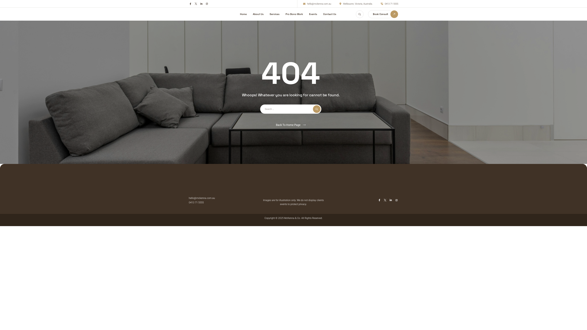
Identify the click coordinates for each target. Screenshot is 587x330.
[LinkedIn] (201, 3)
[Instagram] (207, 3)
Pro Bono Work (294, 14)
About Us (258, 14)
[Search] (360, 14)
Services (274, 14)
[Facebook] (190, 3)
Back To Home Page (288, 125)
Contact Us (329, 14)
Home (243, 14)
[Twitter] (196, 3)
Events (313, 14)
